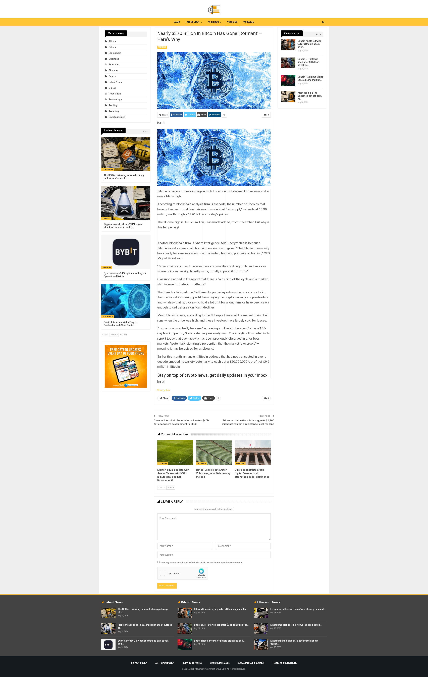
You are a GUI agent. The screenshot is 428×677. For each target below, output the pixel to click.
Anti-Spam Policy (165, 663)
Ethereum (114, 64)
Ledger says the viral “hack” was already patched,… (298, 609)
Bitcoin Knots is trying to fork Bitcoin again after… (310, 44)
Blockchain (115, 53)
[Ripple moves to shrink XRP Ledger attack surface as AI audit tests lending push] (125, 203)
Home (177, 22)
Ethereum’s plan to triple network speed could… (296, 624)
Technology (115, 99)
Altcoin (113, 41)
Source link (163, 390)
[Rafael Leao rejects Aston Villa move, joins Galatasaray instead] (214, 452)
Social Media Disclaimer (250, 663)
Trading (113, 105)
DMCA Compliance (220, 663)
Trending (232, 22)
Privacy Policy (139, 663)
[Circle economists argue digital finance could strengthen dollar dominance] (253, 452)
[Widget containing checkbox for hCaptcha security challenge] (182, 573)
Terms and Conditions (284, 663)
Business (114, 59)
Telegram (248, 22)
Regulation (115, 93)
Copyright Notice (192, 663)
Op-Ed (112, 88)
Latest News (192, 22)
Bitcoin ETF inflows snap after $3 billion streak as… (308, 62)
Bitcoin (113, 47)
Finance (113, 70)
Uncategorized (117, 117)
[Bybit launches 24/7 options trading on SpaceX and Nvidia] (125, 252)
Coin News (213, 22)
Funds (112, 76)
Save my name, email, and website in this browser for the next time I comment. (201, 562)
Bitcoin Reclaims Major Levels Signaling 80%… (219, 640)
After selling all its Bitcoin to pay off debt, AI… (310, 95)
